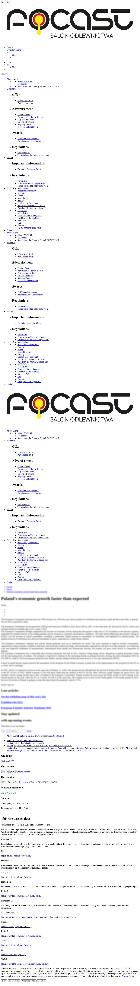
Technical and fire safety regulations (33, 155)
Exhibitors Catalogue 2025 (29, 169)
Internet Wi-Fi (24, 220)
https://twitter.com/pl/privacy (13, 954)
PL (13, 55)
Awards (40, 743)
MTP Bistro (23, 213)
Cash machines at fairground (30, 215)
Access (21, 193)
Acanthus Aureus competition (30, 141)
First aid (21, 225)
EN (8, 52)
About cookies (43, 825)
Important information (23, 745)
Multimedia (22, 84)
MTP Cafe (22, 210)
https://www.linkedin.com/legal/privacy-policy (21, 896)
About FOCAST (25, 81)
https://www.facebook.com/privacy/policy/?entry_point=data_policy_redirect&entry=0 (38, 917)
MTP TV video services (28, 127)
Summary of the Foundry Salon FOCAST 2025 (38, 86)
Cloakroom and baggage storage (31, 183)
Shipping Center (25, 124)
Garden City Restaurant (28, 203)
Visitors (10, 157)
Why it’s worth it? (25, 100)
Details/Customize (26, 825)
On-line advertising (26, 122)
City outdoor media (26, 119)
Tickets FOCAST (40, 745)
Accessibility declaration (28, 191)
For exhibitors (24, 152)
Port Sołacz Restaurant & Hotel (31, 205)
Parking (21, 200)
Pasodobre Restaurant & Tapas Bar (33, 208)
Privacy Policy (128, 976)
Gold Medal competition (28, 138)
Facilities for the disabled (28, 218)
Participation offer (25, 103)
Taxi (19, 223)
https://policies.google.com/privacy (16, 856)
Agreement (9, 825)
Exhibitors (11, 89)
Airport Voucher (73, 750)
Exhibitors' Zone (14, 50)
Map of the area (24, 198)
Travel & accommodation (17, 188)
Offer (18, 743)
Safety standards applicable (29, 228)
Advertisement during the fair (30, 117)
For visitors (22, 181)
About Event (12, 79)
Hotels (20, 196)
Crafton (27, 808)
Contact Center (24, 114)
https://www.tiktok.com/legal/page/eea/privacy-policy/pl (25, 964)
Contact (10, 230)
